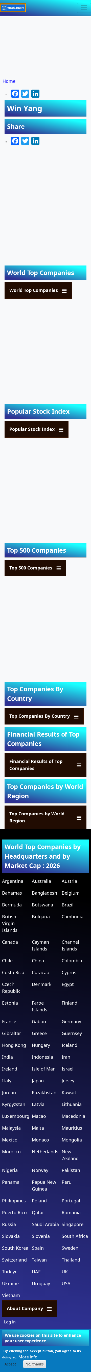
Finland (69, 1003)
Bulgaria (41, 916)
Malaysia (11, 1128)
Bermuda (12, 905)
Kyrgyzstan (13, 1104)
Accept (10, 1364)
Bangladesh (44, 893)
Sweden (70, 1248)
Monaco (40, 1140)
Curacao (40, 972)
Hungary (41, 1045)
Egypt (68, 984)
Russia (9, 1224)
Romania (71, 1212)
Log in (10, 1322)
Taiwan (39, 1260)
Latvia (38, 1104)
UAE (36, 1272)
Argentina (12, 881)
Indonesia (42, 1057)
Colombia (72, 961)
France (9, 1021)
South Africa (75, 1236)
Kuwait (69, 1092)
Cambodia (72, 916)
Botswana (42, 905)
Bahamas (12, 893)
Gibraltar (11, 1033)
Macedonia (73, 1116)
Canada (10, 942)
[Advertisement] (45, 47)
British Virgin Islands (9, 923)
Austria (69, 881)
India (7, 1057)
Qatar (38, 1212)
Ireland (9, 1069)
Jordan (9, 1092)
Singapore (72, 1224)
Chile (7, 961)
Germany (71, 1021)
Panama (10, 1182)
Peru (67, 1182)
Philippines (14, 1201)
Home (9, 81)
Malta (38, 1128)
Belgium (71, 893)
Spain (38, 1248)
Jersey (68, 1081)
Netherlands (45, 1152)
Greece (39, 1033)
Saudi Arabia (45, 1224)
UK (65, 1272)
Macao (39, 1116)
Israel (68, 1069)
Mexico (9, 1140)
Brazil (68, 905)
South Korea (15, 1248)
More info (27, 1357)
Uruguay (41, 1283)
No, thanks (35, 1364)
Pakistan (71, 1170)
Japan (38, 1081)
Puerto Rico (14, 1212)
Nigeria (10, 1170)
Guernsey (72, 1033)
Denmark (42, 984)
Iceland (69, 1045)
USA (66, 1283)
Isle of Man (44, 1069)
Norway (40, 1170)
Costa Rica (13, 972)
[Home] (15, 7)
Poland (39, 1201)
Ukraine (10, 1283)
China (38, 961)
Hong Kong (14, 1045)
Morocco (11, 1152)
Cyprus (69, 972)
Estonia (10, 1003)
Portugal (71, 1201)
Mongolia (72, 1140)
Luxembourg (15, 1116)
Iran (66, 1057)
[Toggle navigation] (84, 8)
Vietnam (11, 1295)
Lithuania (72, 1104)
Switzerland (14, 1260)
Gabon (39, 1021)
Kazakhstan (44, 1092)
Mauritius (72, 1128)
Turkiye (9, 1272)
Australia (41, 881)
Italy (6, 1081)
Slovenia (41, 1236)
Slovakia (11, 1236)
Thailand (71, 1260)
